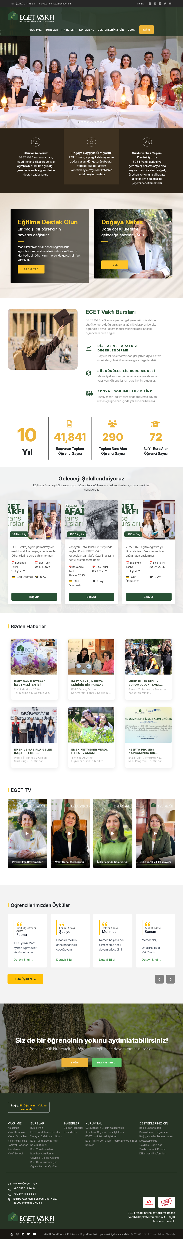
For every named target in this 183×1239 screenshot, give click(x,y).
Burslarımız (36, 1127)
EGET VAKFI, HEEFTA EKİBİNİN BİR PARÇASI (87, 683)
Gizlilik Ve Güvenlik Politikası (60, 1234)
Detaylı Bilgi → (23, 959)
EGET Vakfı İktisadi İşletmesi (101, 1136)
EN (142, 3)
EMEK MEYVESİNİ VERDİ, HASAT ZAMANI (89, 751)
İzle (114, 264)
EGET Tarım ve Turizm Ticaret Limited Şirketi (111, 1140)
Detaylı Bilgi (107, 1062)
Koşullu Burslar (38, 1144)
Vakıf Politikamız (17, 1140)
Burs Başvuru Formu (42, 1153)
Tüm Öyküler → (25, 979)
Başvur (34, 597)
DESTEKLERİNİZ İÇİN (111, 29)
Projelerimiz (15, 1149)
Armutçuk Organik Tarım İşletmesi (104, 1132)
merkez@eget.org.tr (25, 1183)
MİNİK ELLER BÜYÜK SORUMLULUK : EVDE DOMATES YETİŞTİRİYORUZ (144, 683)
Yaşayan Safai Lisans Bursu (46, 1136)
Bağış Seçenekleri (150, 1127)
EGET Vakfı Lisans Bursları (45, 1132)
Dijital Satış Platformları (152, 1153)
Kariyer (89, 1144)
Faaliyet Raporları (18, 1144)
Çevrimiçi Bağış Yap (150, 1144)
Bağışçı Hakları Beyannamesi (156, 1136)
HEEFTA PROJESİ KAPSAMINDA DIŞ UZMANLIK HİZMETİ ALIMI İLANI (147, 751)
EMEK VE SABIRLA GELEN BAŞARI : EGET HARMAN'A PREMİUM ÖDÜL (33, 751)
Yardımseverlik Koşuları (152, 1149)
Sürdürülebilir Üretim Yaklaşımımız (104, 1127)
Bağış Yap (31, 269)
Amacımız (13, 1127)
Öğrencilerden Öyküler (44, 1166)
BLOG (131, 29)
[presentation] (159, 979)
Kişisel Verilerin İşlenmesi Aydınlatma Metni (105, 1234)
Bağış (75, 1062)
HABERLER (68, 29)
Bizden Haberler (73, 1127)
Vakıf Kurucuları (17, 1132)
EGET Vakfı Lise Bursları (44, 1140)
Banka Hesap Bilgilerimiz (153, 1132)
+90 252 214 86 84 (24, 1188)
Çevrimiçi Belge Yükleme (45, 1157)
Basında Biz (71, 1132)
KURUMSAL (86, 29)
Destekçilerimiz (148, 1140)
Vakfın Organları (17, 1136)
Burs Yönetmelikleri (41, 1149)
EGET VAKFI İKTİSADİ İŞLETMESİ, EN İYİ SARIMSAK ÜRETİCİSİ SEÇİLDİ (30, 683)
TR (138, 3)
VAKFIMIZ (35, 29)
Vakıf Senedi (15, 1153)
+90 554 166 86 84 (24, 1193)
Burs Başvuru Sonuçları (43, 1162)
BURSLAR (51, 29)
